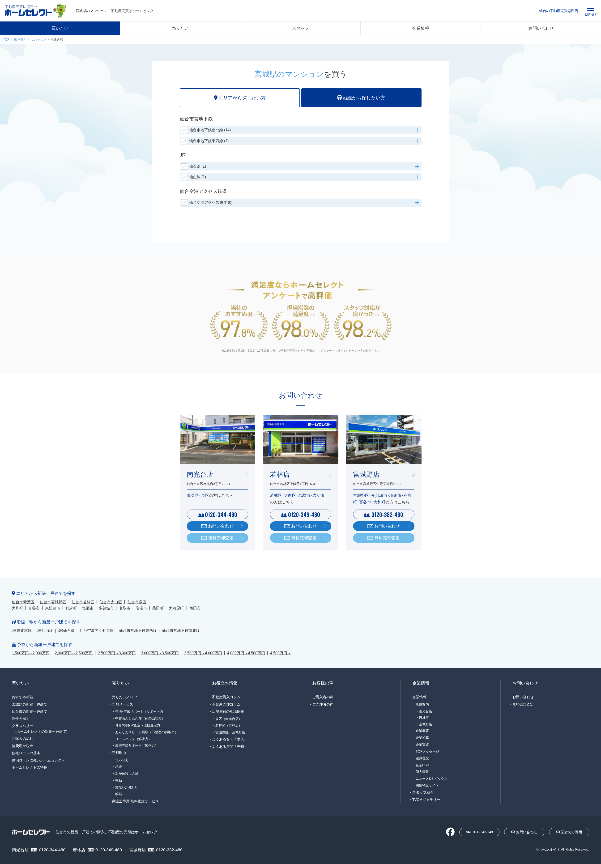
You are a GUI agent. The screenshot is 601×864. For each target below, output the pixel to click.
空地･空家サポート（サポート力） (140, 711)
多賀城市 (106, 608)
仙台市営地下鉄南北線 (181, 631)
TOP (6, 39)
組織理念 (422, 758)
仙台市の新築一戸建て (29, 711)
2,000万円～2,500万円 (74, 653)
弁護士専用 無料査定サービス (135, 801)
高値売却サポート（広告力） (136, 745)
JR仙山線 (45, 631)
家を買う (20, 39)
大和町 (17, 608)
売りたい (180, 28)
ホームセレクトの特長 (29, 767)
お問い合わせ (541, 28)
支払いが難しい (126, 787)
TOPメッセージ (427, 751)
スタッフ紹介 (423, 792)
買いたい (59, 28)
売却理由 (119, 753)
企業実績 (422, 744)
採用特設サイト (427, 785)
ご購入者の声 (322, 697)
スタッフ (300, 28)
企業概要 (422, 731)
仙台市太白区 (110, 602)
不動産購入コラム (226, 697)
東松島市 (52, 608)
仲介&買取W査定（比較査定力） (139, 725)
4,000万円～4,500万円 (246, 653)
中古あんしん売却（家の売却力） (140, 718)
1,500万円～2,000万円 (31, 653)
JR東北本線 (22, 631)
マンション (38, 39)
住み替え (121, 760)
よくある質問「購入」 (229, 739)
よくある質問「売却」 (229, 747)
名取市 (124, 608)
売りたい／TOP (124, 697)
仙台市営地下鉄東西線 (138, 631)
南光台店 (425, 711)
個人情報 (422, 772)
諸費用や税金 (22, 746)
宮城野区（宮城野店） (231, 732)
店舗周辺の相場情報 (228, 711)
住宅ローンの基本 (26, 753)
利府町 (71, 608)
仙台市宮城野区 (53, 602)
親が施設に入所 (126, 773)
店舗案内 (422, 704)
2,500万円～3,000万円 (117, 653)
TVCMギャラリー (426, 800)
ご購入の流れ (22, 738)
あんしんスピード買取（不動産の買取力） (146, 732)
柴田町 (158, 608)
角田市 (195, 608)
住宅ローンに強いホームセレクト (38, 760)
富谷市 (34, 608)
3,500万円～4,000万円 (203, 653)
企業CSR (422, 765)
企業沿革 (422, 738)
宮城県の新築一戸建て (29, 704)
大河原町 (176, 608)
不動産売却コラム (226, 704)
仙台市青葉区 (23, 602)
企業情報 (420, 28)
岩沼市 (141, 608)
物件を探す (21, 718)
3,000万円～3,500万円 (160, 653)
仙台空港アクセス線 (97, 631)
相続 (118, 767)
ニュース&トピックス (432, 778)
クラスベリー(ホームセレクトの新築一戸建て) (39, 728)
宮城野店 (425, 724)
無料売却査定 (221, 538)
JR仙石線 (66, 631)
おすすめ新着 (22, 697)
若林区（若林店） (228, 725)
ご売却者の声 (322, 704)
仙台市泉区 (137, 602)
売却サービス (122, 704)
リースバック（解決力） (133, 739)
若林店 (424, 717)
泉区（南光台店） (228, 719)
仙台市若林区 (83, 602)
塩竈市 (88, 608)
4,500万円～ (280, 653)
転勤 (118, 780)
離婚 (118, 794)
